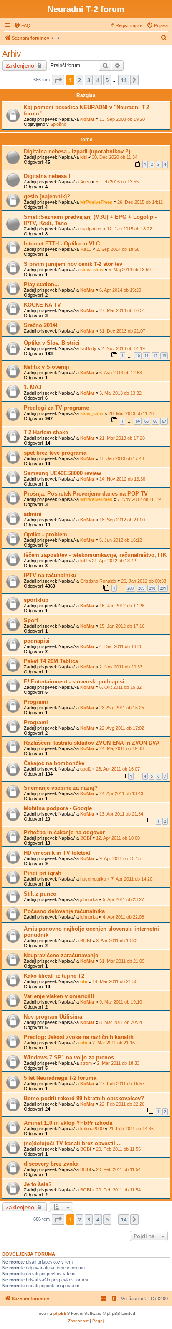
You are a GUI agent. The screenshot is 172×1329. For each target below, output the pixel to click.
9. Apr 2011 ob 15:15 (120, 858)
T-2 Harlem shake (46, 432)
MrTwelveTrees (96, 202)
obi (83, 981)
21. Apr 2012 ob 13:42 (114, 560)
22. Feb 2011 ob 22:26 (121, 1103)
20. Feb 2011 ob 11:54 (118, 1169)
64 (138, 421)
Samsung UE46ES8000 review (62, 473)
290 (152, 588)
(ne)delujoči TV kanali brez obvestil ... (73, 1143)
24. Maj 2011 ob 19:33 (121, 748)
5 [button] (107, 80)
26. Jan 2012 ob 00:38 (143, 580)
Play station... (41, 284)
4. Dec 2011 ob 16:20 (120, 646)
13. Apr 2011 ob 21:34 (121, 813)
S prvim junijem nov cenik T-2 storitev (73, 264)
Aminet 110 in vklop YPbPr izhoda (68, 1123)
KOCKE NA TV (42, 305)
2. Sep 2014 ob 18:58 (117, 249)
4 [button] (97, 80)
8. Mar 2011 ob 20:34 (120, 1022)
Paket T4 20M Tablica (51, 661)
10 (138, 355)
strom (86, 1063)
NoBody (88, 348)
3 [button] (88, 80)
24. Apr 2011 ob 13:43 (121, 793)
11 (146, 355)
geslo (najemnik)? (47, 196)
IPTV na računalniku (50, 575)
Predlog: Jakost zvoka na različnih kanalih (79, 1037)
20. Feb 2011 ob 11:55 (118, 1148)
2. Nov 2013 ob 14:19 (123, 348)
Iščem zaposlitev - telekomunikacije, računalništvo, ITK (95, 555)
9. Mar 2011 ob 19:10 (120, 1001)
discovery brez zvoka (51, 1164)
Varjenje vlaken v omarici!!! (59, 996)
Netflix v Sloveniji (46, 367)
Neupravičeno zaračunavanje (61, 955)
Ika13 (85, 249)
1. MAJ (32, 387)
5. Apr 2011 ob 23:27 (123, 899)
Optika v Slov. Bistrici (52, 343)
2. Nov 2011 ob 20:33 (120, 666)
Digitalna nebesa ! (47, 176)
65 (146, 421)
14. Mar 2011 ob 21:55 (114, 981)
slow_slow (92, 269)
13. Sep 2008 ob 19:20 (122, 119)
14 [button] (123, 80)
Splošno (58, 124)
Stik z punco (40, 894)
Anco (85, 181)
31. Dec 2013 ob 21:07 (122, 330)
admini (33, 514)
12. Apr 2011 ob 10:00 (118, 838)
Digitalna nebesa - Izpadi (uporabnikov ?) (77, 151)
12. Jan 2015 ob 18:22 (129, 228)
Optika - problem (45, 534)
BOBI (85, 838)
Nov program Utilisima (53, 1017)
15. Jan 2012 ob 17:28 (121, 605)
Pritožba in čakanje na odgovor (64, 832)
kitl (83, 157)
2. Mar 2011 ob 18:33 (118, 1063)
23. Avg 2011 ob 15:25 (121, 707)
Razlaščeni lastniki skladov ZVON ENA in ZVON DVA (91, 743)
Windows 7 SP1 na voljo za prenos (69, 1057)
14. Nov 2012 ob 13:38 (122, 478)
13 (164, 355)
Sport (31, 620)
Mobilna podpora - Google (58, 808)
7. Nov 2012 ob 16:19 (139, 499)
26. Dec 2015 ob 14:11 (140, 202)
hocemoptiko (93, 878)
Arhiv (11, 53)
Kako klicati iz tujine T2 (54, 976)
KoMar (87, 119)
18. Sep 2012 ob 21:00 (122, 519)
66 (155, 421)
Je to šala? (38, 1184)
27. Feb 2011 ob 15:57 (121, 1083)
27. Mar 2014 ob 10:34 (122, 310)
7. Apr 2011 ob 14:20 (131, 878)
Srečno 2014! (40, 325)
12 (155, 355)
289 (141, 588)
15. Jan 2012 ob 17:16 (121, 625)
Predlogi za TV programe (56, 408)
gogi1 (85, 768)
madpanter (91, 228)
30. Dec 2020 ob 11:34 (114, 157)
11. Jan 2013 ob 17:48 (121, 458)
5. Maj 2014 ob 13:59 (130, 269)
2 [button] (79, 80)
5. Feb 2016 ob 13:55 (117, 181)
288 (130, 588)
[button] (58, 80)
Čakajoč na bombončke (54, 763)
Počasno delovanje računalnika (64, 911)
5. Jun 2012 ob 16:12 (120, 540)
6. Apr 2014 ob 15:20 (120, 290)
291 (163, 588)
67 (164, 421)
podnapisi (37, 641)
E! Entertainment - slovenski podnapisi (74, 681)
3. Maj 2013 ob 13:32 (120, 392)
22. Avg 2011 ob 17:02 (121, 728)
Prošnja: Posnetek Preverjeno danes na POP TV (86, 494)
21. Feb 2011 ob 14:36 (131, 1128)
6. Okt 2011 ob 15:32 (120, 687)
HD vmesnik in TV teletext (57, 853)
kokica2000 (92, 1128)
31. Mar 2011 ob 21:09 (121, 961)
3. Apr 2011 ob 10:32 (116, 940)
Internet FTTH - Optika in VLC (62, 243)
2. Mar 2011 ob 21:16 (113, 1042)
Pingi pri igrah (42, 873)
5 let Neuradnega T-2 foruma (60, 1078)
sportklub (36, 600)
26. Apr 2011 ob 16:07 (118, 768)
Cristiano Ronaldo (98, 580)
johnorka (89, 899)
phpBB (60, 1313)
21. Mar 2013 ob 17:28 (122, 437)
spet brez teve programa (55, 453)
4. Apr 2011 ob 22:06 (123, 916)
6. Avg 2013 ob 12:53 (120, 372)
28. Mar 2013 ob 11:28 (131, 413)
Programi (36, 702)
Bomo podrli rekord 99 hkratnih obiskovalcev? (84, 1098)
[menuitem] (22, 25)
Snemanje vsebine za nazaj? (61, 788)
